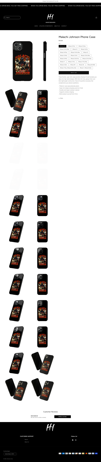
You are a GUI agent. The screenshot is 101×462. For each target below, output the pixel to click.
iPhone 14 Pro (84, 49)
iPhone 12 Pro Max (86, 58)
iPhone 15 (62, 46)
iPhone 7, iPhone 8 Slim (85, 67)
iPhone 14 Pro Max (75, 52)
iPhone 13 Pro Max (85, 55)
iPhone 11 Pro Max (82, 61)
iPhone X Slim (63, 64)
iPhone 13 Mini (63, 55)
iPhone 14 (75, 49)
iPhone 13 (85, 52)
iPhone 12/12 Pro (75, 58)
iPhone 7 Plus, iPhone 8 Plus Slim (68, 67)
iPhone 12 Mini (63, 58)
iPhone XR (72, 64)
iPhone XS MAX (91, 64)
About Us (27, 442)
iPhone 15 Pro (71, 46)
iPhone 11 (62, 61)
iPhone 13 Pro (74, 55)
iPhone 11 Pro (71, 61)
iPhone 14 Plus (63, 52)
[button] (12, 17)
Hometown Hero (10, 458)
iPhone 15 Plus (82, 46)
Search (26, 439)
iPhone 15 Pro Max (64, 49)
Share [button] (61, 98)
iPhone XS (81, 64)
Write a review (63, 416)
